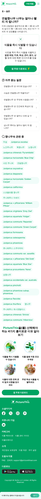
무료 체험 (29, 4)
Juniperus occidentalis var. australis (20, 280)
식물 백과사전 (7, 435)
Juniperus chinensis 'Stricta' (16, 314)
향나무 (28, 304)
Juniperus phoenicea (13, 243)
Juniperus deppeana (12, 174)
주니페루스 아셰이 (11, 198)
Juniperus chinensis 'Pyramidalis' (18, 152)
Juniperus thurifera (12, 304)
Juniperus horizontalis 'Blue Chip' (18, 158)
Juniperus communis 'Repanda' (17, 222)
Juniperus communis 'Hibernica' (18, 320)
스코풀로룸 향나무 (11, 192)
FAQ (3, 460)
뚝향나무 (20, 147)
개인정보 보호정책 (9, 450)
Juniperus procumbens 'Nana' (17, 269)
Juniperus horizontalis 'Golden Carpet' (17, 180)
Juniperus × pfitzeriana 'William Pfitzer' (17, 204)
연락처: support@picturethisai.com (22, 460)
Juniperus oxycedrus (13, 168)
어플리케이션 (7, 440)
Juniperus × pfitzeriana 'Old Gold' (18, 259)
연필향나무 (22, 163)
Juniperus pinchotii (12, 285)
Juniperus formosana (13, 232)
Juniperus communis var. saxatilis (18, 253)
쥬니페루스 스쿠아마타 (13, 248)
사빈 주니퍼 (8, 163)
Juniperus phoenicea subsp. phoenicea (16, 292)
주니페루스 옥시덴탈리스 (14, 309)
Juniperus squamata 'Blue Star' (17, 264)
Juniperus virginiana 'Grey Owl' (17, 211)
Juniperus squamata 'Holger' (16, 216)
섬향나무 (7, 275)
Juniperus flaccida (11, 299)
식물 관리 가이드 (22, 435)
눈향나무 (32, 147)
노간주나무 (8, 147)
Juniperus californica (13, 187)
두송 (5, 142)
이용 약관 (23, 450)
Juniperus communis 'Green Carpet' (20, 227)
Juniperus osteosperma (14, 237)
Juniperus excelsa (19, 142)
